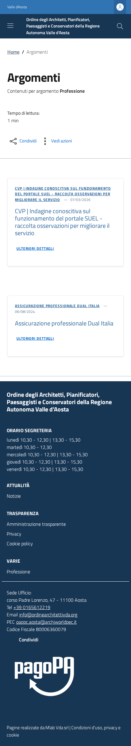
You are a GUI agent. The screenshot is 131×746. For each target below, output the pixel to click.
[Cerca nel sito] (120, 26)
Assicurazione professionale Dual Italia (57, 306)
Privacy (14, 533)
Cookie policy (20, 543)
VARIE (13, 561)
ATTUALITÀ (18, 485)
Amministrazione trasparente (36, 524)
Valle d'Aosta (17, 7)
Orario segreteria (29, 430)
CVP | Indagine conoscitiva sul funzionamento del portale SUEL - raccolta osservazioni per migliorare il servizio (63, 194)
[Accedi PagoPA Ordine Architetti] (65, 677)
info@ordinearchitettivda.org (48, 614)
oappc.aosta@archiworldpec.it (46, 622)
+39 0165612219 (31, 607)
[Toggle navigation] (10, 25)
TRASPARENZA (23, 513)
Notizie (14, 496)
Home (13, 52)
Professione (18, 571)
